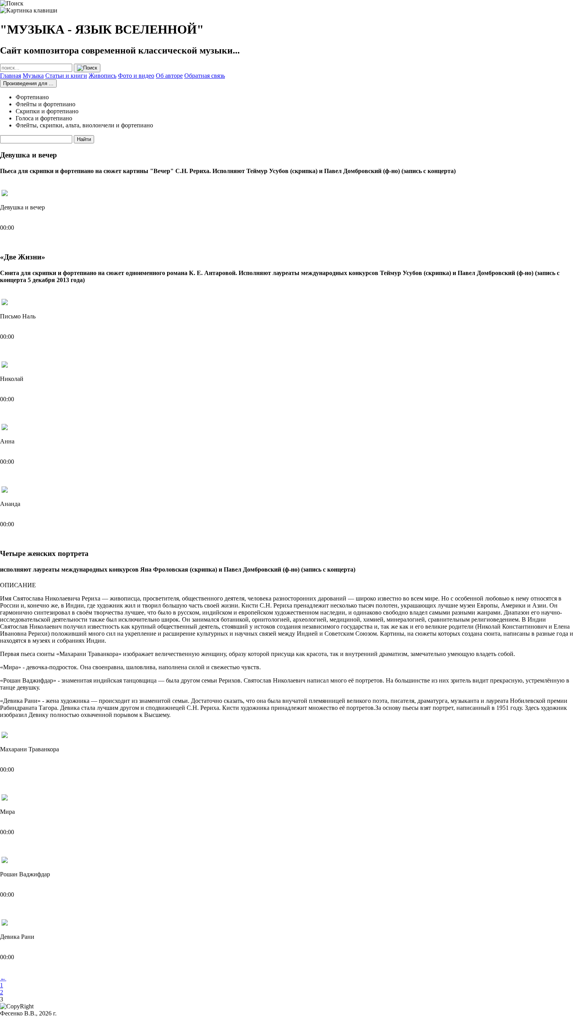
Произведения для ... (28, 83)
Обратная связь (204, 75)
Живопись (102, 75)
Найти (84, 139)
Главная (10, 75)
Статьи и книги (66, 75)
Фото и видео (136, 75)
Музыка (33, 75)
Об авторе (169, 75)
